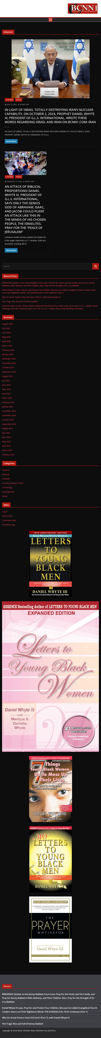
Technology (7, 487)
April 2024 (6, 446)
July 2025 (6, 380)
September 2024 (9, 424)
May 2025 (6, 389)
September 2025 (9, 372)
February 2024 (8, 454)
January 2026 (7, 354)
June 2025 (6, 385)
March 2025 (7, 398)
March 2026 (7, 345)
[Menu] (50, 20)
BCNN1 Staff (24, 104)
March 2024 (7, 450)
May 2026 (6, 337)
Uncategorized (8, 492)
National (5, 474)
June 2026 (6, 332)
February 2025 (8, 402)
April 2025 (6, 393)
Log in (4, 511)
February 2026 (8, 350)
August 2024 (7, 428)
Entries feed (7, 516)
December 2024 (9, 411)
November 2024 (9, 415)
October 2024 (8, 419)
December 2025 (9, 358)
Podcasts (6, 478)
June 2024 (6, 437)
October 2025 (8, 367)
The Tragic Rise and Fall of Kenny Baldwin (20, 301)
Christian (9, 100)
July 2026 (6, 328)
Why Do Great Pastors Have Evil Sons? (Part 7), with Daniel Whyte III (31, 297)
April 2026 (6, 341)
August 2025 (7, 376)
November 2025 (9, 363)
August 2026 (7, 324)
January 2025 (7, 406)
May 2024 (6, 441)
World (18, 100)
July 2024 (6, 433)
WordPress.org (8, 524)
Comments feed (9, 520)
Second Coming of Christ (12, 483)
